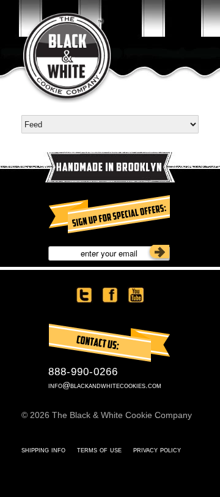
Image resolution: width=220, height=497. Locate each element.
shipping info (43, 449)
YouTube (135, 295)
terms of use (99, 449)
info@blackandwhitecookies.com (104, 385)
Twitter (84, 295)
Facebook (110, 295)
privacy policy (157, 449)
